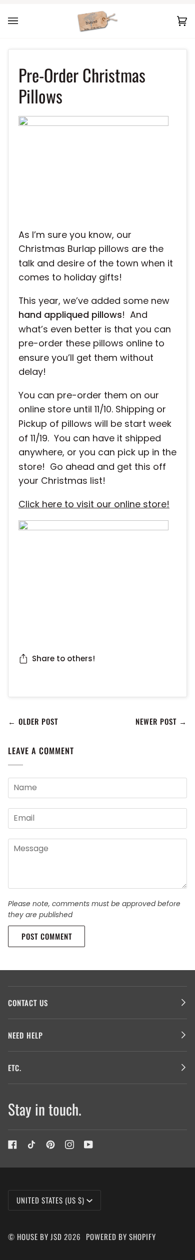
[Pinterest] (50, 1144)
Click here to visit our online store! (94, 504)
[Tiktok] (31, 1144)
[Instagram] (69, 1144)
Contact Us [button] (28, 1002)
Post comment (47, 936)
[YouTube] (88, 1144)
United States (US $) (50, 1200)
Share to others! (63, 658)
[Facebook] (12, 1144)
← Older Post (33, 721)
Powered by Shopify (121, 1236)
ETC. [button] (15, 1067)
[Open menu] (23, 21)
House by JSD (39, 1236)
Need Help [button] (25, 1035)
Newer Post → (161, 721)
